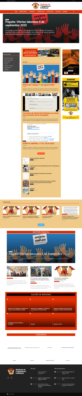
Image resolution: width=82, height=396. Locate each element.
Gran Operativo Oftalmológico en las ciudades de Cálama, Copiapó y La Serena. (14, 348)
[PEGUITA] (26, 191)
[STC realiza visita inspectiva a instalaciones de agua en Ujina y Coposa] (41, 271)
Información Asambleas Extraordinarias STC (47, 217)
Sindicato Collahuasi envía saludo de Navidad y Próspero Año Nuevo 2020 (63, 309)
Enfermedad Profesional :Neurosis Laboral (32, 347)
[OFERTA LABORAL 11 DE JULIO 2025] (41, 132)
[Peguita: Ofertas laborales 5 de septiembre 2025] (41, 248)
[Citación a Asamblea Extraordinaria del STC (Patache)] (11, 210)
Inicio (16, 11)
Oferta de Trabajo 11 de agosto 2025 (38, 85)
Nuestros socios (58, 324)
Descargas (58, 11)
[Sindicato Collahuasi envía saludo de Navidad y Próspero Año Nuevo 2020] (64, 306)
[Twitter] (74, 1)
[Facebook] (72, 1)
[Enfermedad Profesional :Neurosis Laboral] (32, 342)
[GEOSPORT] (32, 355)
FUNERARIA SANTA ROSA (50, 360)
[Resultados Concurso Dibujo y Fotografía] (18, 320)
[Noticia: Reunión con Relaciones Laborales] (26, 176)
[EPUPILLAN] (67, 355)
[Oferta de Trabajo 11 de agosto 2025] (41, 74)
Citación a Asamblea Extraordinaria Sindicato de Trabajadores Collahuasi (31, 217)
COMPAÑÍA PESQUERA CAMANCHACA (67, 347)
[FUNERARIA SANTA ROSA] (49, 355)
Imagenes (65, 11)
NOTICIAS (25, 62)
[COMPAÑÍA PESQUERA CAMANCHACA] (67, 342)
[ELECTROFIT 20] (49, 342)
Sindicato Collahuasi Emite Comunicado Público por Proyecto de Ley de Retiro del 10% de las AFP (70, 217)
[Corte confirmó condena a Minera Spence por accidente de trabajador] (34, 385)
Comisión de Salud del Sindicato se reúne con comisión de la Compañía (41, 114)
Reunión (33, 324)
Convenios (32, 11)
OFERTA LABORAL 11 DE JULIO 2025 (38, 143)
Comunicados (5, 214)
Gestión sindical (25, 110)
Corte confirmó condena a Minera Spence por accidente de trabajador (44, 385)
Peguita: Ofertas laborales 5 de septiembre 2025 (24, 23)
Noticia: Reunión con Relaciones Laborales (41, 173)
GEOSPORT (32, 360)
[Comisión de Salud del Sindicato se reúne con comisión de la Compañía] (41, 102)
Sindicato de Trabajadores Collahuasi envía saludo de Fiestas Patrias (40, 309)
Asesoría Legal (41, 11)
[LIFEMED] (14, 355)
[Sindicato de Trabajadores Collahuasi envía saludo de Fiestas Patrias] (41, 306)
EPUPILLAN (68, 360)
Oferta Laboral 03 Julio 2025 (37, 158)
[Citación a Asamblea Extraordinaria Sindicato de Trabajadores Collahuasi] (31, 210)
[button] (73, 11)
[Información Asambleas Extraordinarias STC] (50, 210)
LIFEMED (14, 360)
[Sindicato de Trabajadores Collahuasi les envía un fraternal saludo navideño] (18, 306)
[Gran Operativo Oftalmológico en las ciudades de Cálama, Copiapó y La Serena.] (14, 342)
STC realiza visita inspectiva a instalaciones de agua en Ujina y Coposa (39, 279)
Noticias (7, 19)
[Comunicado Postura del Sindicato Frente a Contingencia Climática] (26, 168)
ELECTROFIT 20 (49, 347)
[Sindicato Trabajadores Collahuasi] (41, 6)
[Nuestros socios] (64, 320)
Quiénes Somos (23, 11)
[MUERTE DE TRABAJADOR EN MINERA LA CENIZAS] (34, 379)
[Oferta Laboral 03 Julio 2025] (26, 161)
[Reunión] (41, 320)
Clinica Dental (50, 11)
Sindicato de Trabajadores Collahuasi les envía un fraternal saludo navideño (18, 309)
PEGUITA (32, 188)
